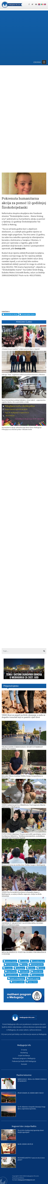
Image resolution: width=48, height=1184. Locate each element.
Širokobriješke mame (28, 314)
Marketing (24, 1052)
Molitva (31, 968)
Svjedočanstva (12, 975)
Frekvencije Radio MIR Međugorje (24, 1061)
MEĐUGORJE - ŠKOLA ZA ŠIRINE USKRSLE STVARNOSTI (32, 1080)
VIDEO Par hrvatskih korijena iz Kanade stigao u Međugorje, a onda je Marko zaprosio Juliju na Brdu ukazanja (22, 894)
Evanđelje (24, 961)
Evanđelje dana (38, 961)
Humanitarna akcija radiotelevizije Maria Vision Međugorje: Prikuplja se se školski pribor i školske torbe (22, 428)
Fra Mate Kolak (12, 964)
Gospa (24, 964)
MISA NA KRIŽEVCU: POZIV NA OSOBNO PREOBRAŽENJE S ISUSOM (24, 953)
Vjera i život (32, 982)
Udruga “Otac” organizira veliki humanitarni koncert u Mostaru (23, 375)
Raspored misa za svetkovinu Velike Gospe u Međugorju (23, 865)
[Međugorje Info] (12, 4)
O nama (24, 1050)
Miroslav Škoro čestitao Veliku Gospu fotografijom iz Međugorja (22, 777)
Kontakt (24, 1064)
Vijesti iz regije (34, 978)
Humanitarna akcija (11, 314)
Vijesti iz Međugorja (17, 978)
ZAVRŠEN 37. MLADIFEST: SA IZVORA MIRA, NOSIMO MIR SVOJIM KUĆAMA (22, 924)
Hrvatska (8, 968)
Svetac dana (37, 971)
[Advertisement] (24, 34)
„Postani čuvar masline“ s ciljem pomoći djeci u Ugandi (20, 349)
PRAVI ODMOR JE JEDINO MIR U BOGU (31, 1093)
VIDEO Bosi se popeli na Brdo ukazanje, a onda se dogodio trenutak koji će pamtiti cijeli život (23, 716)
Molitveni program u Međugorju (24, 1058)
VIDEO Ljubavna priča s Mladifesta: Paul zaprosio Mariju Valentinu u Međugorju (23, 806)
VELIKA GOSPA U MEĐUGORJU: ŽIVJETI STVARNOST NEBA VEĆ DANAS (22, 748)
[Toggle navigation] (44, 62)
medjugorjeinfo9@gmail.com (26, 1180)
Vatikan (25, 975)
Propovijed (25, 971)
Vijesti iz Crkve (37, 975)
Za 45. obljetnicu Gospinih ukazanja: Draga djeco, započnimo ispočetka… (31, 1108)
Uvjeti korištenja (24, 1055)
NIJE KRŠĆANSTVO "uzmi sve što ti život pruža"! (31, 1159)
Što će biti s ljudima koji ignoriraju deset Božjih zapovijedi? (31, 1131)
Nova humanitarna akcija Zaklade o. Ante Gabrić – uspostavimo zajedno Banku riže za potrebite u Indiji (24, 401)
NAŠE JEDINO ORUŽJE (25, 1144)
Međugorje (20, 968)
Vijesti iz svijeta (18, 982)
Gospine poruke (37, 964)
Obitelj (41, 968)
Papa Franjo (11, 971)
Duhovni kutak (11, 961)
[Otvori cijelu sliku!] (24, 183)
